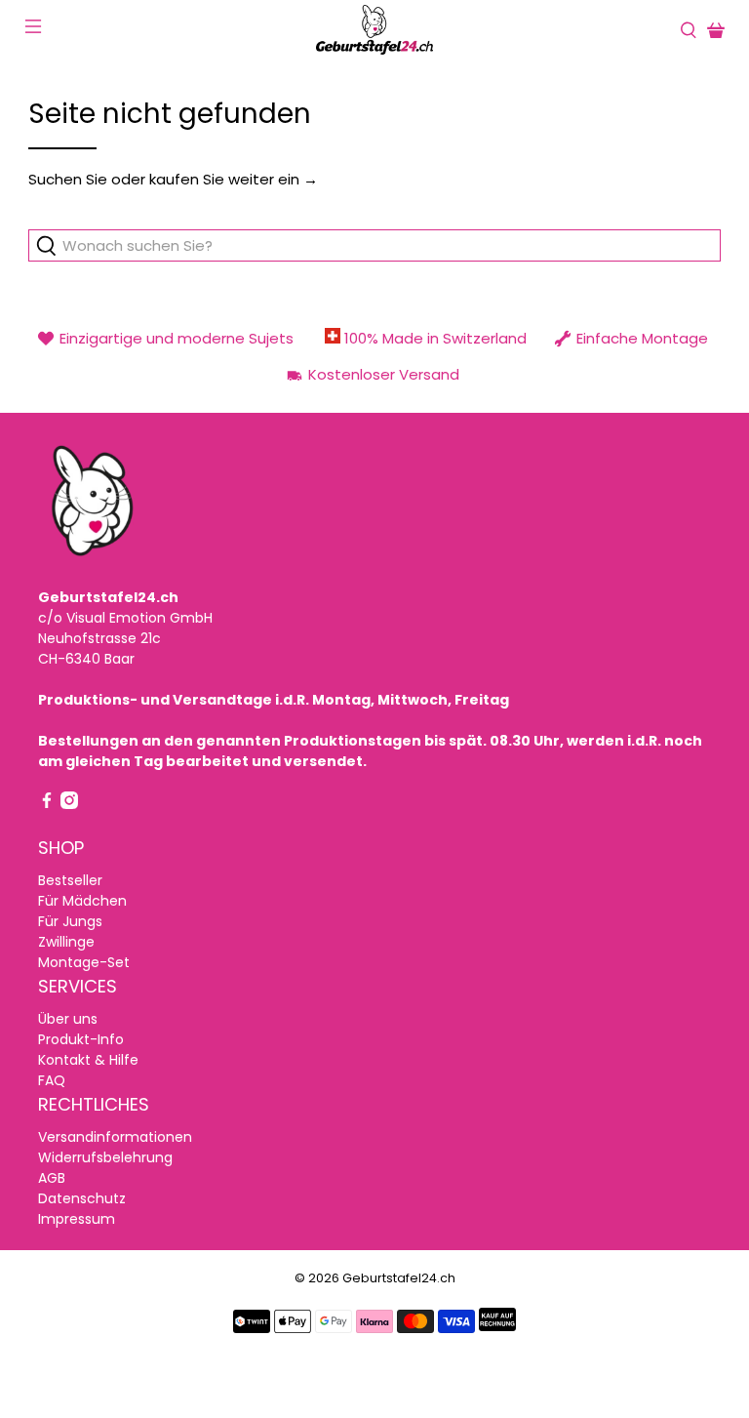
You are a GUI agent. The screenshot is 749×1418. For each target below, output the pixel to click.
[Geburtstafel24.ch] (374, 30)
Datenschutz (82, 1198)
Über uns (68, 1019)
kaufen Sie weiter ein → (233, 179)
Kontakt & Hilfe (88, 1060)
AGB (51, 1178)
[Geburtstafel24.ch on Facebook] (47, 804)
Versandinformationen (115, 1137)
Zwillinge (66, 942)
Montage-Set (84, 962)
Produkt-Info (81, 1039)
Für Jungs (70, 921)
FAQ (51, 1080)
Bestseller (70, 880)
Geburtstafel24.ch (398, 1278)
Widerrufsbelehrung (105, 1157)
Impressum (76, 1219)
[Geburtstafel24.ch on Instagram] (69, 804)
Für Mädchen (82, 901)
